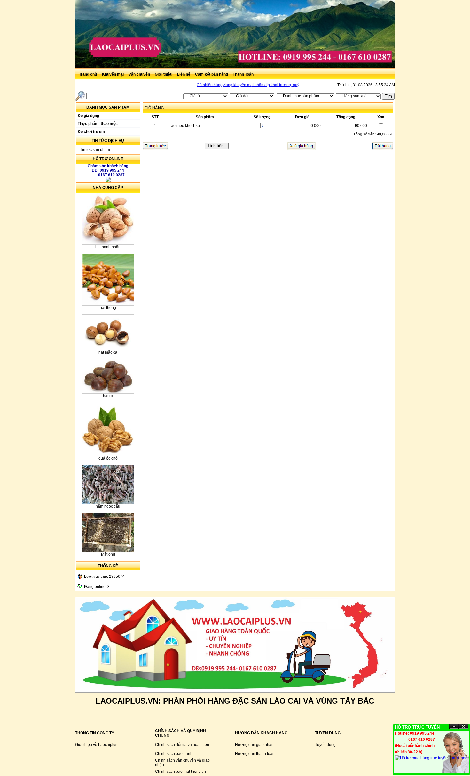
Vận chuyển (140, 74)
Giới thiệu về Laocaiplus (96, 744)
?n (454, 726)
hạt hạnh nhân (108, 247)
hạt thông (108, 308)
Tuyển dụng (325, 744)
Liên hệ (184, 74)
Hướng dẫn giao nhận (254, 744)
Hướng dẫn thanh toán (255, 753)
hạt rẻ (108, 396)
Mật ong (108, 554)
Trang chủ (88, 74)
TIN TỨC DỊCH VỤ (108, 140)
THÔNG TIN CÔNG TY (94, 733)
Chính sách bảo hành (173, 753)
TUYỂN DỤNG (328, 733)
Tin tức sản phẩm (95, 149)
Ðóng (463, 726)
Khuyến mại (113, 74)
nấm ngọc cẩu (108, 506)
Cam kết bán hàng (212, 74)
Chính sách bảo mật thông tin (180, 771)
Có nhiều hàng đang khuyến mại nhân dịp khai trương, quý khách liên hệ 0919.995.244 (264, 85)
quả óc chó (108, 458)
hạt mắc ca (107, 352)
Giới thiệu (164, 74)
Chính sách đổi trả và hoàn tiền (182, 744)
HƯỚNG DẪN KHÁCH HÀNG (261, 733)
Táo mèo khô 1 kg (184, 125)
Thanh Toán (243, 74)
